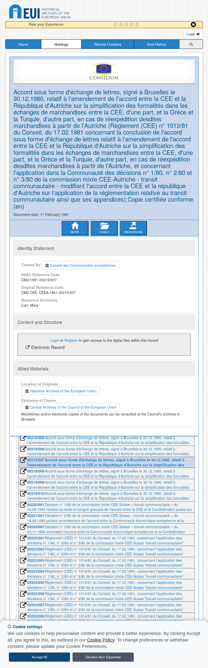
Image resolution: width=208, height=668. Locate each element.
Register (71, 340)
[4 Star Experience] (132, 25)
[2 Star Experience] (121, 25)
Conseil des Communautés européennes (83, 265)
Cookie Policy (100, 640)
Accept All (39, 657)
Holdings (61, 44)
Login (192, 33)
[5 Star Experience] (137, 25)
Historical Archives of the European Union (63, 390)
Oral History (156, 44)
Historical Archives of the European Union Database (54, 12)
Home (23, 44)
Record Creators (107, 44)
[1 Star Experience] (116, 25)
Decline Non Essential (102, 657)
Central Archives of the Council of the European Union (73, 407)
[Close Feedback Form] (193, 24)
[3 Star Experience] (127, 25)
